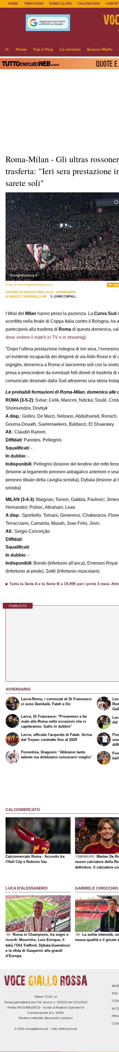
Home (13, 3)
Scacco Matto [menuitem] (100, 49)
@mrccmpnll (64, 296)
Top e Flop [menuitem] (43, 49)
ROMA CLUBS (60, 3)
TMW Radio (33, 3)
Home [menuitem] (21, 49)
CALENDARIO (88, 3)
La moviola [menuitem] (70, 49)
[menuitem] (7, 49)
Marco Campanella (26, 296)
